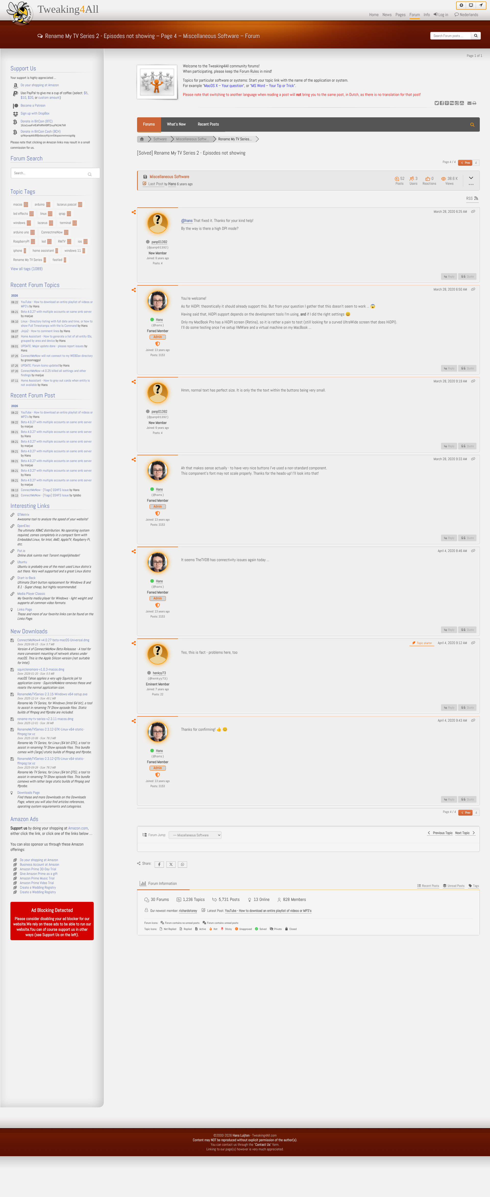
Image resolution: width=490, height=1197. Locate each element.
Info (427, 15)
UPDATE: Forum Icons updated (40, 365)
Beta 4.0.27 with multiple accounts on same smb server (56, 312)
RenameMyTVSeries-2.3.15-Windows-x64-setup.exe (52, 694)
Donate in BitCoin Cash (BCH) (41, 131)
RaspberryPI (21, 241)
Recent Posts (208, 124)
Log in (442, 15)
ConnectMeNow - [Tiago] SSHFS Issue (45, 490)
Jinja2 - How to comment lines (40, 331)
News (387, 15)
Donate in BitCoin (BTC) (37, 121)
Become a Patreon (33, 105)
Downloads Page (28, 792)
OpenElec (23, 526)
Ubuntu (22, 562)
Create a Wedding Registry (38, 887)
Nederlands (468, 15)
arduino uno (21, 232)
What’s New (176, 124)
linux (43, 213)
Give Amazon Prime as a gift (39, 874)
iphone (17, 250)
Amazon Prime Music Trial (37, 878)
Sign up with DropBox (35, 113)
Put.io (21, 551)
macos (17, 204)
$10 (23, 97)
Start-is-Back (26, 578)
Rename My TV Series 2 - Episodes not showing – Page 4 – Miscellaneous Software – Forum (152, 35)
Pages (401, 15)
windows (19, 223)
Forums (149, 124)
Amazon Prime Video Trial (37, 883)
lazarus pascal (67, 204)
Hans (172, 184)
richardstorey (188, 911)
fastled (57, 260)
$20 (30, 97)
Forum (415, 15)
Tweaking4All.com (264, 1135)
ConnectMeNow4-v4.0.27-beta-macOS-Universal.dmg (53, 640)
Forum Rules (249, 71)
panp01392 (159, 242)
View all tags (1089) (27, 269)
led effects (20, 213)
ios (80, 241)
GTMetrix (23, 514)
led (44, 241)
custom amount (49, 97)
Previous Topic (441, 833)
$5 (86, 93)
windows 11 (73, 250)
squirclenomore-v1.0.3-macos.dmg (40, 669)
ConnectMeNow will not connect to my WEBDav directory (57, 356)
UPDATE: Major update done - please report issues (52, 346)
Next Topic (463, 833)
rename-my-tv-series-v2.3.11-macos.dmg (45, 719)
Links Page (24, 609)
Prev (467, 163)
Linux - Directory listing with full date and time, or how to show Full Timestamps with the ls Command (57, 323)
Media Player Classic (31, 593)
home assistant (43, 250)
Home (374, 15)
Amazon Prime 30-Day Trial (38, 869)
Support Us (50, 935)
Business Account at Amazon (39, 864)
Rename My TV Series (27, 260)
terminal (65, 223)
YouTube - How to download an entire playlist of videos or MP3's (268, 911)
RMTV (62, 241)
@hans (187, 220)
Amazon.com (78, 828)
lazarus (42, 223)
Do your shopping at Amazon (40, 85)
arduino (40, 204)
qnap (62, 213)
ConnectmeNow (52, 232)
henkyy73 (159, 673)
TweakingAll (68, 9)
